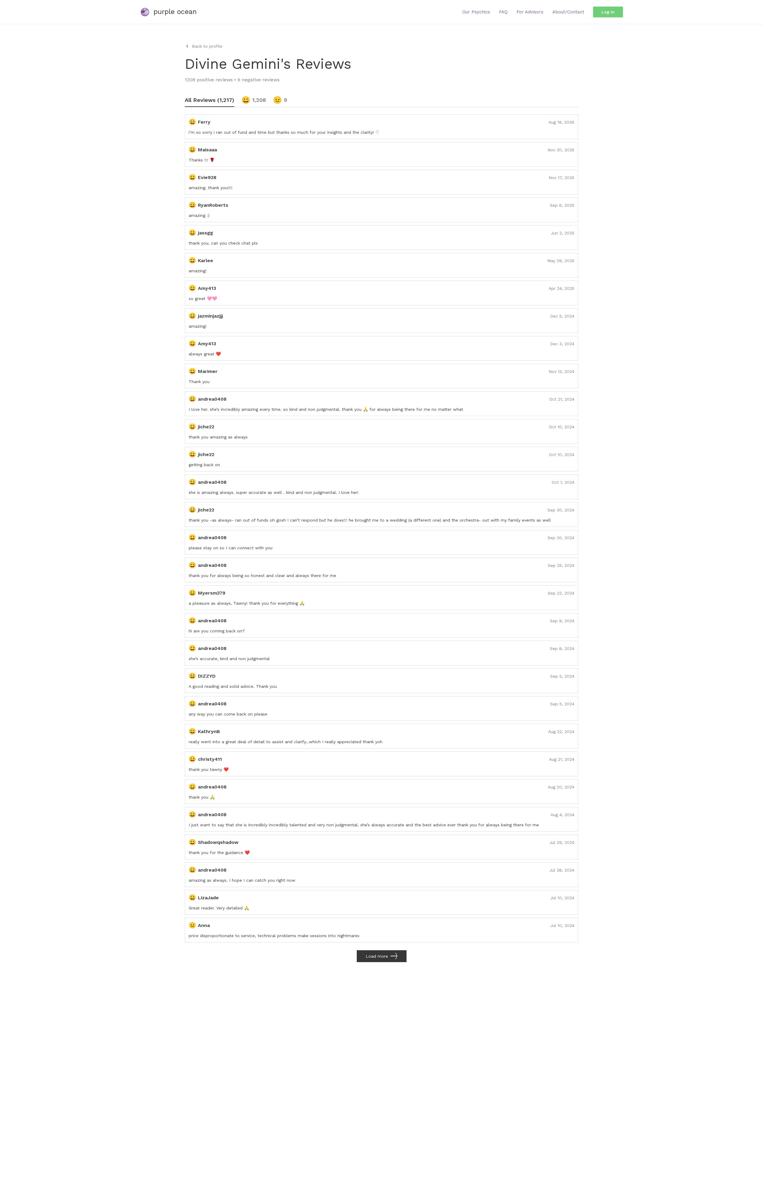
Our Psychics (476, 12)
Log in (608, 12)
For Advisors (530, 12)
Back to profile (207, 46)
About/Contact (568, 12)
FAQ (503, 12)
